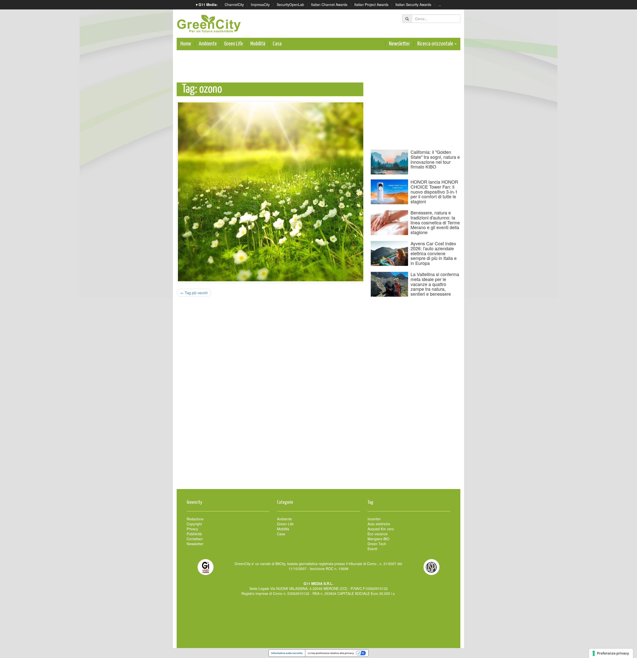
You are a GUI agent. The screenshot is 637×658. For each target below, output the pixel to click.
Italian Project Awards (371, 4)
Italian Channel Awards (329, 4)
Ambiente (208, 44)
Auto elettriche (379, 523)
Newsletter (399, 44)
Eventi (372, 548)
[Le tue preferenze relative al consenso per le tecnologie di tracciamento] (611, 653)
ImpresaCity (260, 4)
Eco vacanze (378, 533)
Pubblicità (194, 533)
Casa (277, 44)
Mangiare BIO (378, 538)
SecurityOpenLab (290, 4)
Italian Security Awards (413, 4)
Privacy (192, 528)
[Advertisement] (318, 473)
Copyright (194, 523)
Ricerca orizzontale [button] (435, 44)
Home (185, 44)
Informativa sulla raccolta (287, 653)
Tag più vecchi (194, 292)
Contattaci (195, 538)
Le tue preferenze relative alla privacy (331, 653)
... (439, 4)
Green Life (233, 44)
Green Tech (377, 543)
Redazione (195, 518)
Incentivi (374, 518)
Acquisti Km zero (381, 528)
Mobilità (257, 44)
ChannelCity (234, 4)
